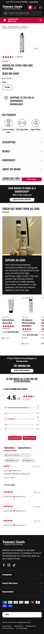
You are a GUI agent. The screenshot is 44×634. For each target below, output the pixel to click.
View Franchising (22, 371)
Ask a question (15, 438)
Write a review (29, 438)
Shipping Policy (31, 626)
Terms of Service (8, 628)
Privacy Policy (7, 626)
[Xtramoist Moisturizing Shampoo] (30, 305)
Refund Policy (18, 626)
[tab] (25, 448)
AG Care (24, 26)
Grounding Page (21, 628)
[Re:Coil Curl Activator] (11, 305)
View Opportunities (22, 200)
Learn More (13, 2)
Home (4, 26)
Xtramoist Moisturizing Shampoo (28, 323)
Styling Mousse (13, 26)
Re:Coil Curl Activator (8, 321)
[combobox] (22, 13)
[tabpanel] (22, 491)
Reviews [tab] (10, 447)
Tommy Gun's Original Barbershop (19, 622)
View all (5, 212)
